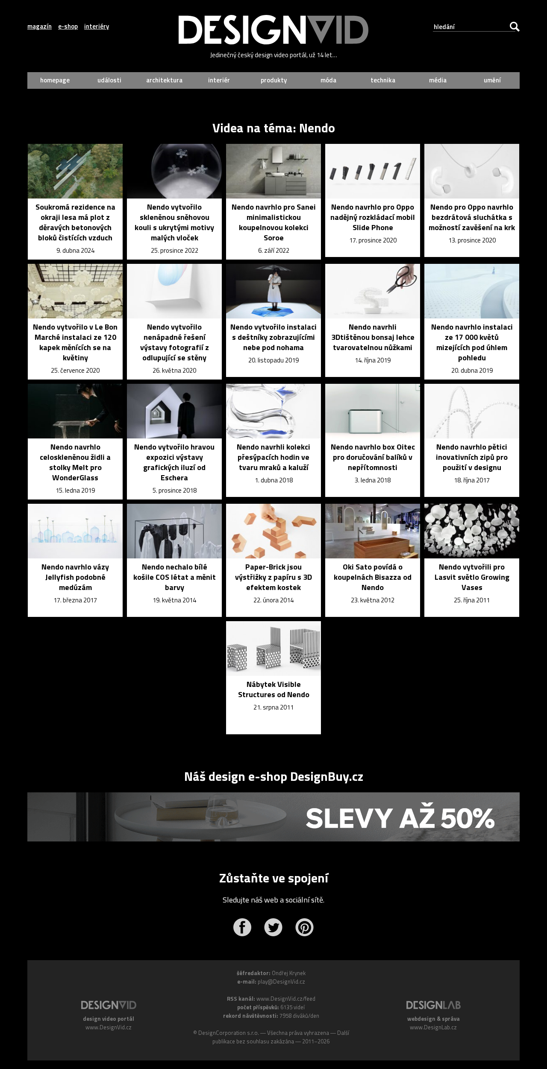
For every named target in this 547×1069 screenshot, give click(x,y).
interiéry (96, 26)
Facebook (242, 927)
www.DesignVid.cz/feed (285, 998)
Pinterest (304, 927)
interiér (219, 80)
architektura (164, 80)
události (109, 80)
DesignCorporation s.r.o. (228, 1032)
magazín (39, 26)
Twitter (273, 927)
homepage (55, 80)
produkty (274, 80)
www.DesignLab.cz (433, 1027)
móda (328, 80)
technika (383, 80)
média (438, 80)
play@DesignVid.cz (281, 981)
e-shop (68, 26)
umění (492, 80)
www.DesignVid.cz (108, 1027)
